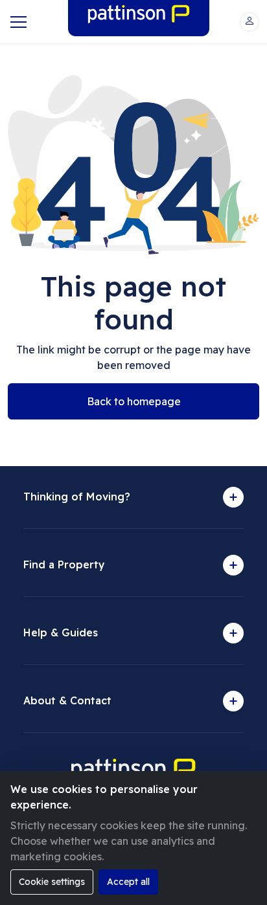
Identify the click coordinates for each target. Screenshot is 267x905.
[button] (249, 22)
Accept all (128, 882)
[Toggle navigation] (17, 22)
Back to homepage (134, 401)
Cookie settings (52, 882)
